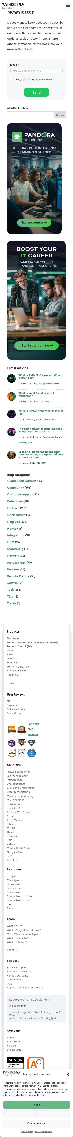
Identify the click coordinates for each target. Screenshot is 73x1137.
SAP (9, 840)
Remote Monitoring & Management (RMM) (32, 642)
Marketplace (14, 880)
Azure (10, 816)
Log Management (17, 776)
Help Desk (14, 522)
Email (14, 64)
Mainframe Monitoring (20, 796)
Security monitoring (18, 792)
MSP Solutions (15, 800)
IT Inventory (13, 804)
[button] (68, 1074)
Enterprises (15, 501)
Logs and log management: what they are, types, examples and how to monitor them (40, 455)
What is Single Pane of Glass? (24, 930)
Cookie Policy (27, 1132)
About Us (12, 1037)
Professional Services (19, 971)
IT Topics (12, 876)
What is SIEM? (15, 926)
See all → (12, 860)
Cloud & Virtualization (23, 481)
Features (59, 437)
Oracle (10, 832)
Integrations (16, 535)
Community (48, 437)
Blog (9, 904)
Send (36, 92)
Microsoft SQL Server (19, 848)
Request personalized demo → (29, 999)
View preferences (36, 1123)
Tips (10, 596)
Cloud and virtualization (21, 788)
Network (22, 442)
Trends (11, 603)
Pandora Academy (17, 975)
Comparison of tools (19, 900)
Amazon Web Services (19, 812)
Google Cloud (15, 852)
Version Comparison (18, 666)
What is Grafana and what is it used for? (41, 413)
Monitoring (15, 549)
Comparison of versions (20, 896)
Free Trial (12, 662)
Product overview (17, 670)
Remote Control (51, 384)
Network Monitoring (18, 772)
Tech (47, 402)
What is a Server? (17, 942)
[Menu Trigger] (68, 5)
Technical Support (17, 967)
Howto (12, 528)
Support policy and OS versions (25, 987)
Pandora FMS (50, 419)
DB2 (9, 856)
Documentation (16, 888)
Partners (11, 1045)
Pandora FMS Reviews (33, 729)
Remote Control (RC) (19, 646)
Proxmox (12, 836)
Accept (36, 1104)
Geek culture (16, 515)
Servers (12, 583)
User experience (16, 784)
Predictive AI (14, 808)
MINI (10, 658)
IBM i (10, 824)
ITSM (10, 542)
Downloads (13, 884)
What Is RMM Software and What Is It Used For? (41, 377)
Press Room (14, 1041)
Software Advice (16, 709)
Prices (10, 683)
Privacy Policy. (44, 79)
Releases (13, 569)
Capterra (12, 705)
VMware (11, 844)
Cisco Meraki (14, 820)
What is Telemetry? (18, 938)
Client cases (14, 892)
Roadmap (12, 674)
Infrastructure (14, 780)
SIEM (10, 654)
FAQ (9, 983)
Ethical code (14, 1050)
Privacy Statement (43, 1132)
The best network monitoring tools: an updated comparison (40, 430)
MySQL (11, 828)
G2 (8, 701)
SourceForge (14, 713)
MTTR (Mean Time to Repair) (23, 934)
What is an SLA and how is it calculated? (36, 395)
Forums (11, 908)
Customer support (20, 494)
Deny (37, 1114)
